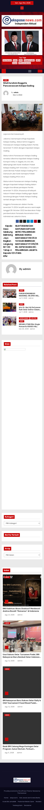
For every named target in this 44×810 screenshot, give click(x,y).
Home (6, 798)
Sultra (15, 60)
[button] (34, 71)
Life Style (33, 318)
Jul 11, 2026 (23, 298)
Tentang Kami (17, 805)
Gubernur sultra (29, 60)
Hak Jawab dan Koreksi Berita (29, 798)
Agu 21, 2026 (10, 615)
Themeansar (21, 793)
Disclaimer (27, 805)
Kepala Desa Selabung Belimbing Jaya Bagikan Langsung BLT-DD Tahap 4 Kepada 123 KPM (9, 241)
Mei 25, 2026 (24, 329)
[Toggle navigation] (29, 71)
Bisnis (7, 577)
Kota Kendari (7, 60)
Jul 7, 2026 (23, 312)
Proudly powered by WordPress (15, 791)
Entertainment (24, 318)
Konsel (15, 63)
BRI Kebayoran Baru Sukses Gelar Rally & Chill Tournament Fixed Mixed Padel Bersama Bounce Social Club (22, 703)
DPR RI (38, 60)
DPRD (20, 60)
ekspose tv (14, 798)
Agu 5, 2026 (9, 753)
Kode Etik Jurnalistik (9, 802)
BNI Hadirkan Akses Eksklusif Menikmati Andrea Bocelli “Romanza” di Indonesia (21, 609)
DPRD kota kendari (24, 63)
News (5, 80)
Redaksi (38, 802)
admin (16, 92)
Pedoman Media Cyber (26, 802)
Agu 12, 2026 (10, 661)
